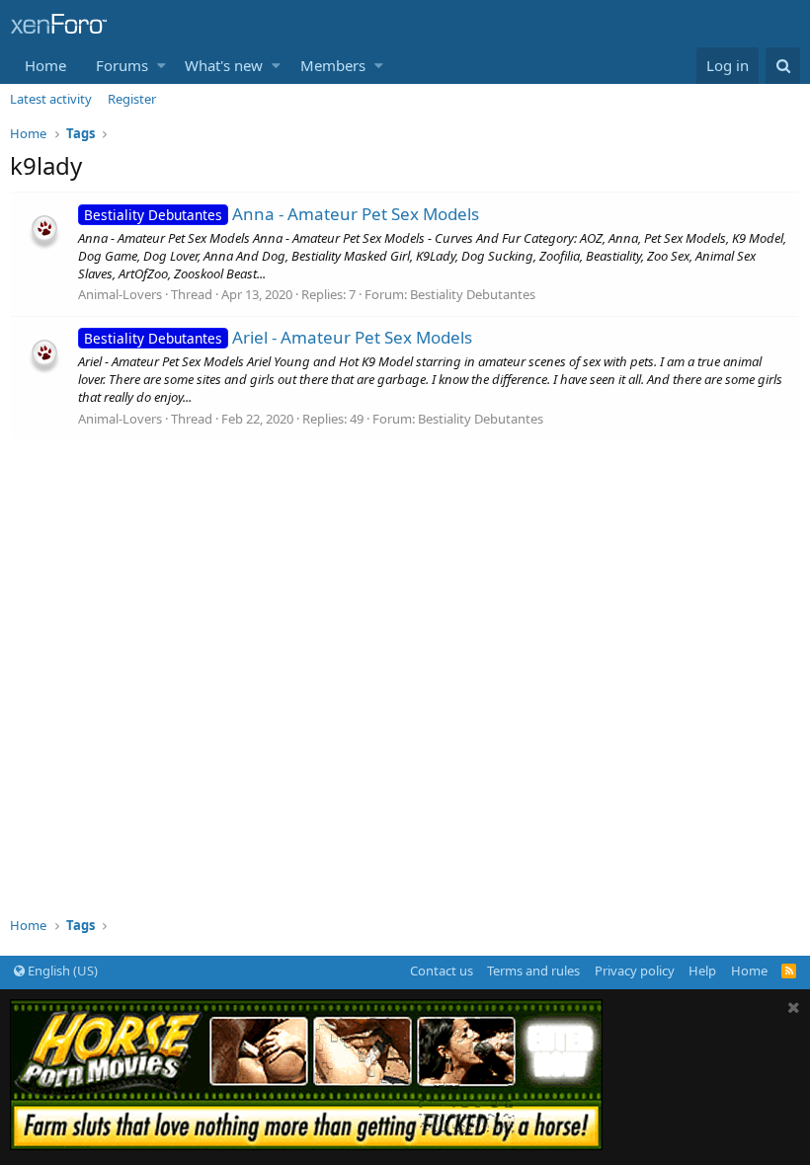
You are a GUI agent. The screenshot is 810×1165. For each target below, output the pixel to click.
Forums (122, 65)
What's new (224, 65)
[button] (161, 65)
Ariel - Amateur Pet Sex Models (278, 337)
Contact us (441, 970)
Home (45, 65)
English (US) (61, 970)
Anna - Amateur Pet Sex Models (281, 213)
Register (132, 99)
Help (702, 970)
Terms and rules (533, 970)
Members (332, 65)
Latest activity (51, 99)
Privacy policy (635, 970)
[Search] (783, 65)
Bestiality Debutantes (472, 294)
